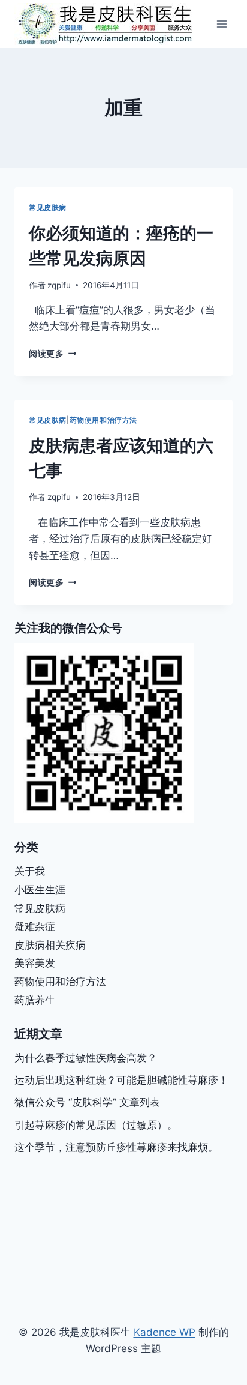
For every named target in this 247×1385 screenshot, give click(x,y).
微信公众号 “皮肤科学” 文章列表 (87, 1102)
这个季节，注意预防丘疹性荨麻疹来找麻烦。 (116, 1147)
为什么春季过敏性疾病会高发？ (85, 1058)
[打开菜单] (221, 23)
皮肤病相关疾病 (50, 945)
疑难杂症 (34, 926)
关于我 (29, 871)
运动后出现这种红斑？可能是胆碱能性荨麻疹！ (121, 1080)
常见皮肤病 (48, 207)
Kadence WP (164, 1332)
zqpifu (59, 285)
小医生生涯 (39, 890)
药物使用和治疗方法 (103, 419)
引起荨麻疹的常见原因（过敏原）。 (95, 1125)
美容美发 (34, 963)
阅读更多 (52, 353)
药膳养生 (34, 1000)
